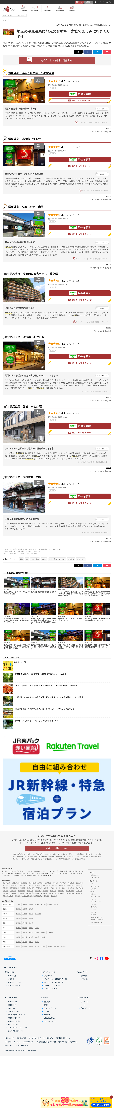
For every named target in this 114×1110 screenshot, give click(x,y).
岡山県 (44, 559)
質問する (89, 2)
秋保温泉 (63, 883)
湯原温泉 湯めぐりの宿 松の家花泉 (31, 73)
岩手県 (31, 904)
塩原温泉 (54, 885)
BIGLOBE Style (49, 1018)
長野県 (24, 918)
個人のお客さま (10, 967)
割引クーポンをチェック (82, 100)
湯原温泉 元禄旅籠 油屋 (25, 476)
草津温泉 (13, 885)
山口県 (43, 937)
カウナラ (93, 909)
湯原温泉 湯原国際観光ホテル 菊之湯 (33, 273)
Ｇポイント (94, 883)
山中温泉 (62, 888)
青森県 (24, 904)
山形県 (49, 904)
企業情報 (44, 997)
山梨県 (18, 918)
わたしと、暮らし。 (97, 896)
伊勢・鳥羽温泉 (8, 896)
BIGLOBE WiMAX (14, 985)
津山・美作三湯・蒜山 (57, 559)
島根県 (24, 937)
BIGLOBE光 (12, 976)
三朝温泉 (79, 891)
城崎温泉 (30, 891)
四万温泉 (38, 885)
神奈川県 (38, 914)
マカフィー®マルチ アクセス (18, 1027)
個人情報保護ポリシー (64, 1038)
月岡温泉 (77, 885)
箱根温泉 (79, 893)
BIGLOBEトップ (22, 1045)
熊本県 (37, 946)
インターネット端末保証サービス (56, 979)
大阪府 (31, 932)
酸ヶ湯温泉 (52, 893)
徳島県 (18, 942)
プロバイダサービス (15, 1011)
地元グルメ (81, 559)
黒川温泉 (36, 893)
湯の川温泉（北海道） (36, 883)
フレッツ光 (11, 1008)
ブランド (47, 1005)
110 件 (78, 147)
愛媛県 (31, 942)
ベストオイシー (96, 902)
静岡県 (18, 928)
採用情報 (47, 1015)
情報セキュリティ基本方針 (67, 1042)
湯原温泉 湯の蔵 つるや (24, 138)
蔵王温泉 (78, 883)
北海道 (18, 904)
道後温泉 (61, 891)
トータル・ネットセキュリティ (55, 982)
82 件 (77, 281)
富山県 (18, 923)
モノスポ (93, 904)
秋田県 (43, 904)
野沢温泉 (62, 885)
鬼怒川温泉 (46, 885)
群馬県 (24, 909)
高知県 (37, 942)
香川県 (24, 942)
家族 (21, 559)
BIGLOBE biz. (12, 1002)
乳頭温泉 (48, 883)
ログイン (108, 2)
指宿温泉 (54, 896)
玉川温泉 (61, 893)
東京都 (31, 914)
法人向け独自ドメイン (15, 1031)
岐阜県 (24, 928)
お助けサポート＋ (50, 976)
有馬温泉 (38, 891)
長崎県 (31, 946)
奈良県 (43, 932)
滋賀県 (18, 932)
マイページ (100, 2)
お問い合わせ (9, 1038)
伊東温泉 (22, 888)
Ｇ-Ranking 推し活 (96, 917)
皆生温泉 (13, 893)
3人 (27, 559)
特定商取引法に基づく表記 (46, 1042)
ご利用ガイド (95, 877)
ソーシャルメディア (51, 1021)
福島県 (56, 904)
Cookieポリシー (28, 1042)
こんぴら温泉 (70, 891)
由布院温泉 (38, 896)
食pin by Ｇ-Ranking (97, 920)
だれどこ (93, 889)
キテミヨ (93, 899)
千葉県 (24, 914)
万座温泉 (30, 885)
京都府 (24, 932)
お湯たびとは (95, 875)
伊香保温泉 (21, 885)
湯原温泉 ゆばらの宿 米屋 (25, 206)
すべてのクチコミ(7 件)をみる (100, 132)
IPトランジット (13, 1024)
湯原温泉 (71, 559)
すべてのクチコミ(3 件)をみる (100, 268)
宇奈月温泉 (79, 888)
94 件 (77, 215)
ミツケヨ (93, 912)
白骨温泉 (70, 885)
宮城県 (37, 904)
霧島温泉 (44, 893)
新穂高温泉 (21, 891)
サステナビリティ (50, 1008)
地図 (53, 88)
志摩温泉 (17, 896)
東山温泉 (71, 883)
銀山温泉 (5, 885)
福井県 (31, 923)
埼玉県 (18, 914)
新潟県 (31, 918)
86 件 (77, 81)
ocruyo (93, 891)
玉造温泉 (5, 893)
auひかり (11, 979)
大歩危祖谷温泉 (27, 896)
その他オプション (50, 989)
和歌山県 (50, 932)
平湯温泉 (13, 891)
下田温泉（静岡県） (42, 888)
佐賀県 (24, 946)
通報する (108, 128)
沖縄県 (63, 946)
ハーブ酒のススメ (96, 922)
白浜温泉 (45, 891)
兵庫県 (37, 932)
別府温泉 (29, 893)
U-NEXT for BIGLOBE (52, 985)
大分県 (43, 946)
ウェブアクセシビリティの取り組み (40, 1038)
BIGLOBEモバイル (14, 982)
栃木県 (18, 909)
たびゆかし (94, 914)
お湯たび (93, 894)
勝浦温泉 (53, 891)
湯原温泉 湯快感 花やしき (27, 336)
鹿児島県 (56, 946)
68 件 (77, 344)
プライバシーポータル (12, 1042)
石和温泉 (5, 888)
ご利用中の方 (82, 997)
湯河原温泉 (14, 888)
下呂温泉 (5, 891)
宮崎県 (49, 946)
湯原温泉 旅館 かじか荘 (25, 406)
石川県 (24, 923)
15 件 (77, 413)
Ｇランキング (95, 886)
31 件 (77, 484)
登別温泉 (15, 883)
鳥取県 (18, 937)
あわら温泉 (70, 888)
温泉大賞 (84, 976)
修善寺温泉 (30, 888)
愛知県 (31, 928)
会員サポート (85, 1008)
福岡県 (18, 946)
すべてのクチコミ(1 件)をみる (100, 401)
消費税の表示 (21, 1038)
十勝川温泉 (23, 883)
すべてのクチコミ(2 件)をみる (100, 331)
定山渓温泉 (6, 883)
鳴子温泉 (55, 883)
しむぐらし (85, 979)
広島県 (37, 937)
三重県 (37, 928)
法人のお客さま (10, 997)
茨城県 (31, 909)
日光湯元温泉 (70, 893)
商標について (9, 1045)
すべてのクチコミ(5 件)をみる (100, 199)
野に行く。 (94, 907)
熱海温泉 (46, 896)
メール (83, 1005)
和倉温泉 (54, 888)
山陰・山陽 (35, 559)
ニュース (47, 1011)
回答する (79, 2)
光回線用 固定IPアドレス (16, 1015)
